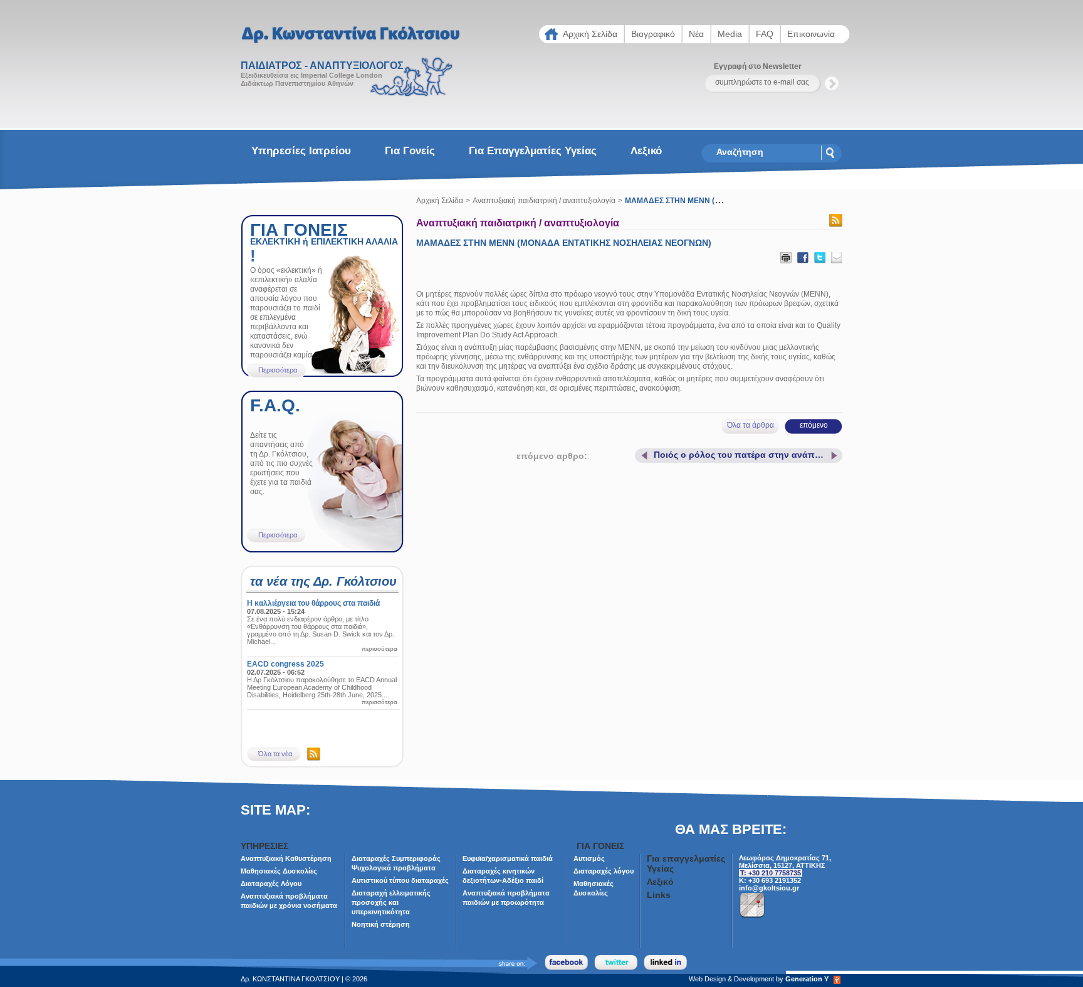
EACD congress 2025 (285, 664)
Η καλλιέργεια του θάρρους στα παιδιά (313, 603)
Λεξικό (646, 151)
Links (659, 895)
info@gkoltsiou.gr (769, 888)
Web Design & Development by (759, 979)
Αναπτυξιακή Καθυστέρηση (286, 858)
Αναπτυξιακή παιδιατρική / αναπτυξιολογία (544, 200)
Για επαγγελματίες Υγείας (533, 151)
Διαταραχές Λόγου (271, 883)
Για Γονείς (410, 151)
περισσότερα (379, 648)
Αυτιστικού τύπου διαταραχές (400, 880)
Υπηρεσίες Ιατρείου (301, 151)
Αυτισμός (589, 858)
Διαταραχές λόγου (603, 871)
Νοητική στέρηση (381, 924)
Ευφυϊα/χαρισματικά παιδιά (508, 858)
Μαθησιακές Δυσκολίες (279, 871)
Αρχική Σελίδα (439, 200)
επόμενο (814, 425)
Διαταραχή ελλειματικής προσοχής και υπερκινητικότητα (391, 902)
